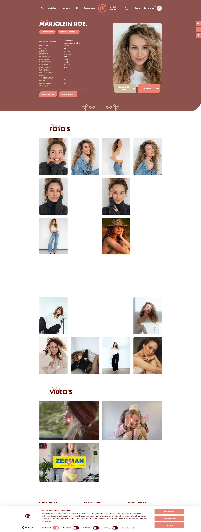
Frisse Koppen (102, 8)
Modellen (52, 8)
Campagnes (89, 8)
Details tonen (126, 528)
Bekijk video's (68, 94)
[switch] (76, 527)
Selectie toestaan (169, 518)
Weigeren (169, 525)
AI (77, 8)
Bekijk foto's (48, 94)
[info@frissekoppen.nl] (198, 23)
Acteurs (66, 8)
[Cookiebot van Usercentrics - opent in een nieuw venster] (28, 527)
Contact (138, 8)
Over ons (127, 8)
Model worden (113, 8)
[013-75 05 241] (198, 29)
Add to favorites (157, 27)
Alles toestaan (169, 511)
